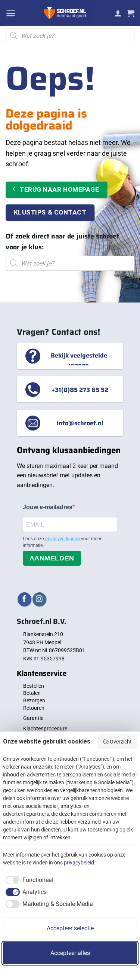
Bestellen (33, 686)
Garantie (33, 718)
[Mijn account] (118, 13)
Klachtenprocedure (45, 729)
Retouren (33, 708)
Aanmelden (51, 558)
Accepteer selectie (70, 928)
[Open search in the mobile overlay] (70, 35)
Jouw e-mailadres (47, 507)
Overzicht (121, 742)
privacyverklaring (63, 538)
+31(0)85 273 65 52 (80, 389)
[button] (11, 13)
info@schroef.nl (80, 423)
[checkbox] (28, 880)
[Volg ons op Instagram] (39, 599)
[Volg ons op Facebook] (24, 599)
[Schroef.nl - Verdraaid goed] (65, 13)
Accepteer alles (70, 953)
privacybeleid (79, 863)
